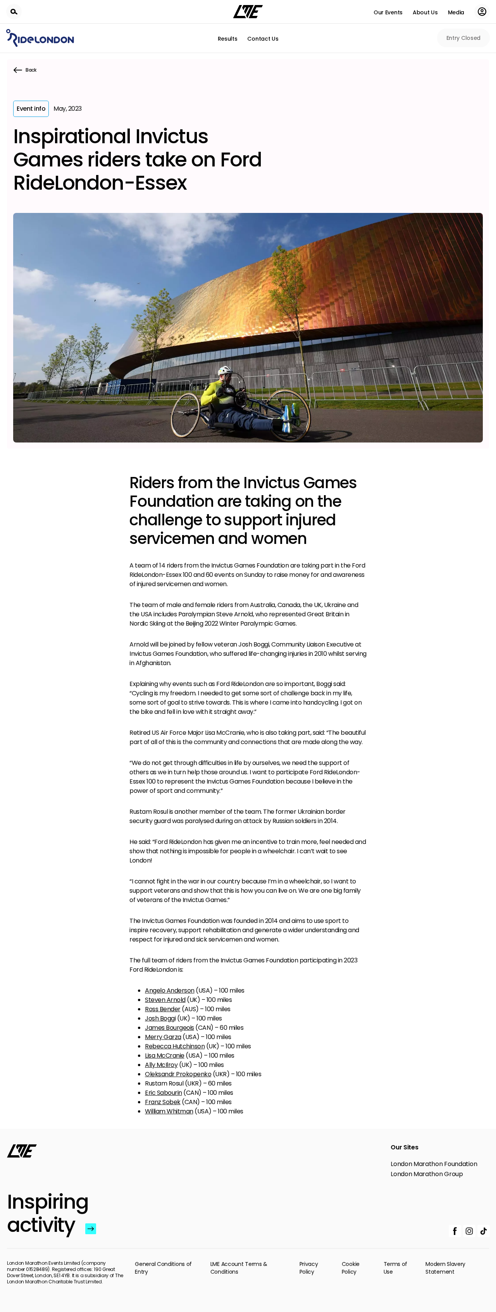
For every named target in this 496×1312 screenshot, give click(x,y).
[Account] (482, 11)
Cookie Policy (351, 1268)
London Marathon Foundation (434, 1164)
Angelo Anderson (170, 990)
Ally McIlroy (161, 1064)
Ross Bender (163, 1009)
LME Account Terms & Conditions (238, 1268)
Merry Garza (163, 1036)
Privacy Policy (309, 1268)
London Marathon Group (427, 1174)
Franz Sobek (163, 1102)
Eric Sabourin (163, 1092)
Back (31, 70)
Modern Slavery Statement (445, 1268)
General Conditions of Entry (163, 1268)
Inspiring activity (44, 1213)
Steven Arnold (165, 999)
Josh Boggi (160, 1018)
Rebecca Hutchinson (175, 1046)
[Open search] (14, 11)
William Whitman (169, 1111)
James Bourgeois (169, 1027)
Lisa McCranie (164, 1055)
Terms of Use (396, 1268)
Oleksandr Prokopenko (178, 1074)
